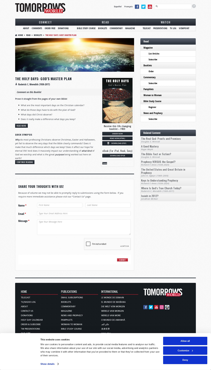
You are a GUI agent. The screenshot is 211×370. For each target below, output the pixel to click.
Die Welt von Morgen (113, 306)
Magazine (130, 28)
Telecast (147, 28)
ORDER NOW (117, 133)
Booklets (102, 28)
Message (23, 221)
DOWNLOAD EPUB (117, 155)
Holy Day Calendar (32, 320)
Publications (69, 292)
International (109, 292)
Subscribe (153, 59)
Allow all (185, 341)
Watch (166, 22)
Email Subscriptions (72, 297)
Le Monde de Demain (112, 297)
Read (105, 22)
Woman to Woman (152, 95)
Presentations (160, 28)
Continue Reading (25, 162)
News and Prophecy (152, 113)
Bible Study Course (86, 28)
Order (151, 71)
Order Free (50, 28)
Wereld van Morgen (112, 311)
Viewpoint (184, 28)
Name (22, 205)
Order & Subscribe (31, 324)
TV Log (173, 28)
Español (118, 6)
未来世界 (105, 329)
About (26, 28)
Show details (47, 364)
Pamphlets (148, 89)
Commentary (116, 28)
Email (22, 213)
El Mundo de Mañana (113, 302)
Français (128, 6)
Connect (45, 22)
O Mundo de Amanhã (113, 320)
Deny (185, 360)
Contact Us (27, 311)
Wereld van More (111, 315)
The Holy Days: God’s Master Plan (43, 78)
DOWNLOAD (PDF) (118, 143)
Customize (183, 350)
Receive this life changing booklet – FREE (117, 127)
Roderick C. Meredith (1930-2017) (34, 84)
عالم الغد (105, 324)
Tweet (104, 163)
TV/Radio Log (28, 302)
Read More (21, 125)
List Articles (154, 53)
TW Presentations (30, 329)
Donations (63, 28)
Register (152, 107)
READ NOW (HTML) (117, 138)
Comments (37, 28)
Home (20, 35)
